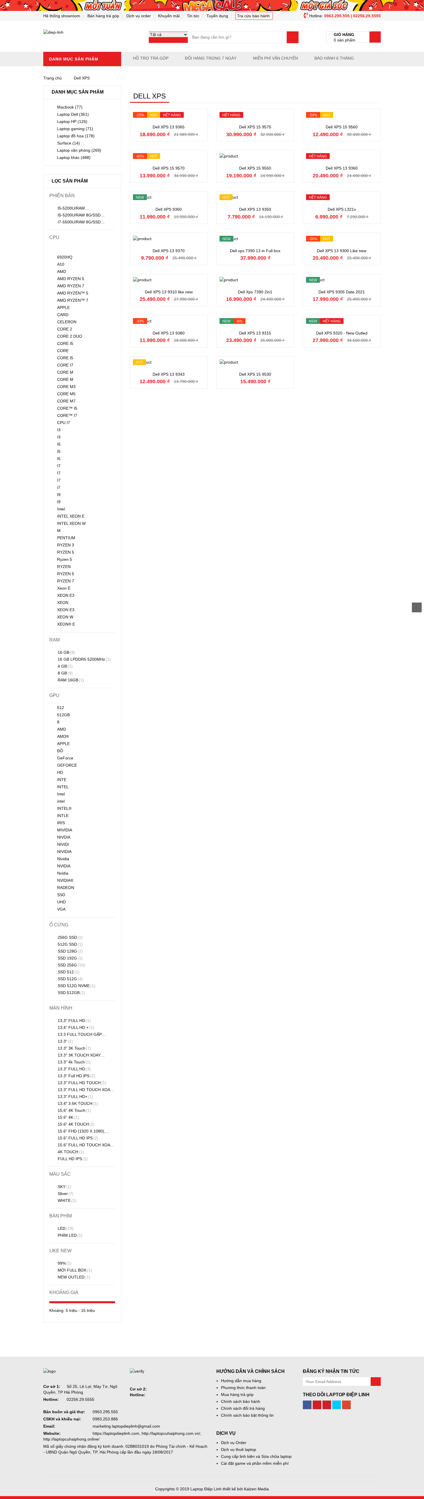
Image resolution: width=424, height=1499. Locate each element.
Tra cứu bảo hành (253, 16)
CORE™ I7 (67, 415)
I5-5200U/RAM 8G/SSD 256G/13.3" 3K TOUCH (75, 216)
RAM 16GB (70, 680)
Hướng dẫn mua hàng (241, 1380)
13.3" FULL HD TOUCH (81, 1082)
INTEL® (64, 808)
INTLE (63, 815)
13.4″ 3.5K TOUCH (77, 1103)
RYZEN (64, 566)
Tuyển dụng (217, 16)
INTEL (63, 786)
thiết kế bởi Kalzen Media (246, 1489)
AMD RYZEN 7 (70, 286)
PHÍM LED (69, 1235)
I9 (59, 494)
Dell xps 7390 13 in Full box (255, 250)
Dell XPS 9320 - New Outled (341, 333)
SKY (64, 1186)
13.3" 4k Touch (74, 1062)
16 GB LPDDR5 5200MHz (84, 659)
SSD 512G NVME (76, 985)
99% (64, 1263)
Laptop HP (72, 121)
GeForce (65, 758)
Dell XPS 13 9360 (342, 168)
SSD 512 (68, 972)
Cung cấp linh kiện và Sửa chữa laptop (256, 1456)
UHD (61, 902)
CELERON (66, 322)
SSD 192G (70, 958)
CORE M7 (66, 401)
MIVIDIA (64, 830)
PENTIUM (66, 537)
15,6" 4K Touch (74, 1110)
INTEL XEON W (71, 523)
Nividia (63, 858)
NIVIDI (63, 844)
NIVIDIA (64, 851)
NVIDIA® (65, 880)
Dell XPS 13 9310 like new (169, 292)
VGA (61, 909)
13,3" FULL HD (74, 1020)
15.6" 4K (68, 1117)
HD (60, 772)
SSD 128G (70, 951)
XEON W (65, 617)
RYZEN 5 (65, 552)
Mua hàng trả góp (237, 1394)
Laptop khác (74, 157)
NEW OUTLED (73, 1277)
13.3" (65, 1041)
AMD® (63, 736)
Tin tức (193, 16)
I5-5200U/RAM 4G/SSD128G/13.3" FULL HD (78, 209)
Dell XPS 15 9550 (255, 168)
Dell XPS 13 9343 (169, 374)
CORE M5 (66, 394)
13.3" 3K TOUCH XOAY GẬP (75, 1056)
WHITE (66, 1200)
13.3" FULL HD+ (75, 1096)
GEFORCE (67, 765)
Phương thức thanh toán (243, 1387)
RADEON (65, 887)
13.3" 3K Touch (74, 1048)
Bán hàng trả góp (103, 16)
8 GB (65, 673)
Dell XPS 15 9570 (169, 168)
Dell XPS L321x (342, 209)
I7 (59, 465)
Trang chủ (52, 78)
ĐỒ (60, 750)
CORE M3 (66, 386)
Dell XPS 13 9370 (169, 250)
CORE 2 (64, 329)
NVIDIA (63, 866)
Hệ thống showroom (61, 16)
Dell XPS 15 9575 (255, 127)
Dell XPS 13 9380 (169, 333)
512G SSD (70, 944)
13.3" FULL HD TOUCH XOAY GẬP (80, 1090)
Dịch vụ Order (233, 1442)
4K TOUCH (70, 1152)
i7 (58, 487)
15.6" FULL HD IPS (77, 1138)
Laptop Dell (73, 114)
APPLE (63, 307)
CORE (63, 350)
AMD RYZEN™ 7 (72, 300)
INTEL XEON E (71, 516)
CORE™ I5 (67, 408)
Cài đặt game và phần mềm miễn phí (255, 1463)
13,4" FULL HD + (75, 1027)
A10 (60, 264)
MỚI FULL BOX (74, 1270)
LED (65, 1228)
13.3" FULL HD (74, 1069)
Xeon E (63, 588)
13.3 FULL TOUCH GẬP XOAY (75, 1035)
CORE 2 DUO (69, 336)
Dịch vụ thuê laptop (238, 1449)
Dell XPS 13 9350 (255, 209)
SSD (61, 894)
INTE (61, 779)
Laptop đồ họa (76, 136)
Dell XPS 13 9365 (169, 127)
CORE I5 (65, 343)
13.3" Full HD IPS (76, 1076)
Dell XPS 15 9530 (255, 374)
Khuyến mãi (169, 16)
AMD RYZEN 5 (70, 278)
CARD (62, 314)
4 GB (65, 666)
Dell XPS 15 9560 (342, 127)
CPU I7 (63, 422)
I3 (59, 430)
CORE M (65, 372)
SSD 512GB (71, 992)
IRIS (61, 822)
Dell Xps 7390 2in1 (255, 292)
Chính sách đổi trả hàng (243, 1408)
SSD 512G (70, 978)
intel (61, 801)
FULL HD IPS (72, 1158)
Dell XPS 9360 (168, 209)
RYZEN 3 (65, 545)
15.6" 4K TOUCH (76, 1124)
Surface (68, 143)
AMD (61, 271)
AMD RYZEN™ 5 (72, 293)
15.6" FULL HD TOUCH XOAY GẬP (80, 1145)
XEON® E (66, 624)
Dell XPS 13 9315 (255, 333)
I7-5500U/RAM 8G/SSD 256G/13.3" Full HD (75, 222)
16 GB (66, 652)
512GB (63, 715)
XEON (62, 602)
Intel (61, 509)
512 (60, 707)
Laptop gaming (75, 128)
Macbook (69, 107)
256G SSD (70, 937)
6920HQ (64, 257)
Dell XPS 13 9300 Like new (341, 250)
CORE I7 (65, 365)
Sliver (65, 1193)
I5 (59, 444)
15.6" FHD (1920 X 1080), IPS (77, 1132)
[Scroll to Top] (417, 607)
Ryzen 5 (64, 559)
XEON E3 (65, 595)
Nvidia (62, 873)
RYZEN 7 (65, 581)
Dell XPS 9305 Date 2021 (341, 292)
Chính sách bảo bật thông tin (247, 1415)
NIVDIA (63, 837)
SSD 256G (71, 965)
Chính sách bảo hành (240, 1401)
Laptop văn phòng (79, 150)
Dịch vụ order (138, 16)
